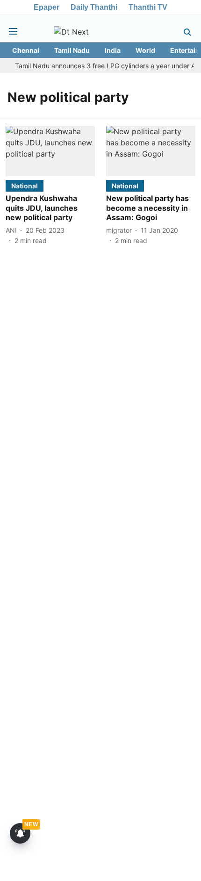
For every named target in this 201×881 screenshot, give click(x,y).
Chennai (25, 50)
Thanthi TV (148, 7)
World (145, 50)
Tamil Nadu (72, 50)
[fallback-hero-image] (50, 151)
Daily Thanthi (94, 7)
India (113, 50)
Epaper (46, 7)
